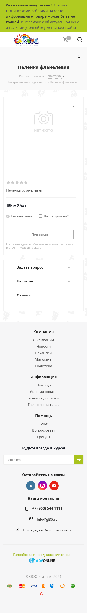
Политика (43, 365)
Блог (43, 423)
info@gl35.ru (47, 519)
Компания (43, 331)
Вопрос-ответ (43, 430)
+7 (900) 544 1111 (47, 508)
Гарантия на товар (43, 404)
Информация (43, 376)
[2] (13, 182)
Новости (43, 346)
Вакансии (43, 352)
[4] (21, 182)
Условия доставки (43, 398)
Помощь (43, 385)
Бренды (43, 436)
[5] (26, 182)
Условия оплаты (43, 391)
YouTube (54, 485)
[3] (17, 182)
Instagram (42, 485)
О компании (43, 339)
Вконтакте (30, 485)
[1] (8, 182)
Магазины (43, 359)
